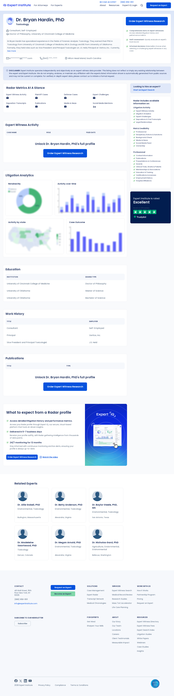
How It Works (142, 590)
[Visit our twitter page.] (20, 680)
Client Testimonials (120, 638)
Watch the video (50, 457)
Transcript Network (95, 599)
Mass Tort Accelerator (122, 603)
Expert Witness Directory (148, 621)
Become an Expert (63, 594)
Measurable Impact (120, 642)
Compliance (60, 685)
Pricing (140, 599)
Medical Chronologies (96, 603)
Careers (115, 634)
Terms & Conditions (79, 685)
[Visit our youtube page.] (30, 680)
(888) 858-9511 (126, 2)
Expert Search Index (146, 630)
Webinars (141, 642)
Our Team (116, 626)
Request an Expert (158, 5)
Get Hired (91, 621)
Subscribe (22, 623)
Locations (116, 630)
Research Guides (119, 599)
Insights (140, 651)
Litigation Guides (144, 634)
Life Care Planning (120, 607)
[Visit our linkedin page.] (25, 680)
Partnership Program (146, 595)
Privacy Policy (44, 685)
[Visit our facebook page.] (16, 680)
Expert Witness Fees (146, 626)
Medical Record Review (122, 595)
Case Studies (143, 647)
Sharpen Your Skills (95, 626)
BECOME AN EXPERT (108, 2)
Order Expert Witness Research (147, 21)
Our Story (116, 621)
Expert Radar (92, 595)
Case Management (95, 590)
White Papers (143, 638)
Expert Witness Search (122, 590)
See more (11, 51)
